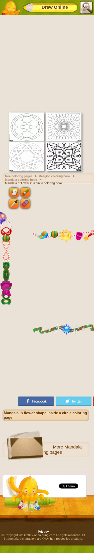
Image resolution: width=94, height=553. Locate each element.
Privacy (43, 532)
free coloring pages (19, 176)
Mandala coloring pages (57, 449)
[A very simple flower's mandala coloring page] (26, 140)
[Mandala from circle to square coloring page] (63, 140)
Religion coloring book (54, 176)
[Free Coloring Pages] (10, 7)
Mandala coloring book (21, 180)
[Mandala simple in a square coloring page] (63, 170)
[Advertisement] (47, 63)
